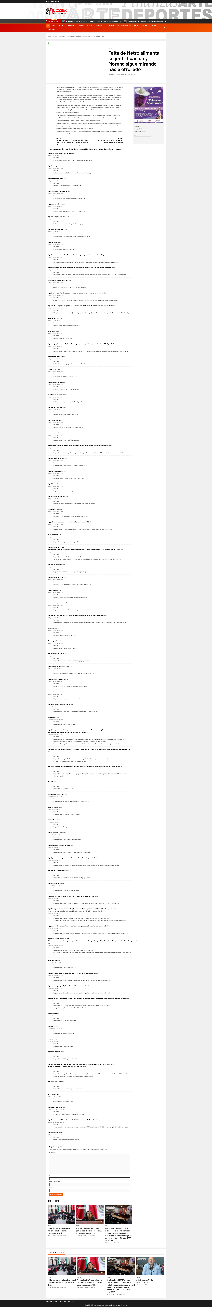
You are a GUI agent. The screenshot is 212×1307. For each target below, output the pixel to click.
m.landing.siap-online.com (56, 395)
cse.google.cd (52, 331)
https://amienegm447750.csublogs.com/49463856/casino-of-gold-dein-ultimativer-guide (75, 1120)
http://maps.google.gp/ (55, 382)
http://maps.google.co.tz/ (55, 577)
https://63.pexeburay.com (55, 471)
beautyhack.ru (52, 717)
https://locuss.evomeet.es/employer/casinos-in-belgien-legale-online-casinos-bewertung (76, 255)
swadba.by (51, 1039)
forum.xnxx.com (53, 433)
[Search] (165, 28)
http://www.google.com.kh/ (56, 229)
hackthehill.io (52, 692)
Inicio (53, 25)
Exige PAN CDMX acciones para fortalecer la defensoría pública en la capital (109, 140)
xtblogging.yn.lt (52, 960)
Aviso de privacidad (140, 131)
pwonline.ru (51, 1026)
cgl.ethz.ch (51, 628)
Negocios (81, 25)
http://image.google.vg (55, 564)
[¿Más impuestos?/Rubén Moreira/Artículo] (150, 1266)
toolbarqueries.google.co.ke (57, 603)
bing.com (50, 781)
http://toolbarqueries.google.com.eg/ (59, 704)
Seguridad (154, 25)
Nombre (51, 1176)
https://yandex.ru (53, 590)
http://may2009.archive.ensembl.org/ (59, 845)
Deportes (71, 25)
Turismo (144, 25)
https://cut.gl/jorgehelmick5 (56, 679)
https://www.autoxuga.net (55, 178)
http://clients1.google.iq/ (55, 407)
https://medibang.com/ (55, 1132)
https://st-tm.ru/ (53, 242)
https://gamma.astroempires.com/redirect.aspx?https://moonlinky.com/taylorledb (73, 858)
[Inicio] (48, 26)
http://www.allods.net (54, 1081)
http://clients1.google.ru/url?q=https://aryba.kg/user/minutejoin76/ (68, 522)
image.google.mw (53, 318)
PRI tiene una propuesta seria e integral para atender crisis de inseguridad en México (59, 1230)
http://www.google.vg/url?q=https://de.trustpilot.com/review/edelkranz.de (71, 986)
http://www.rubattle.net (55, 204)
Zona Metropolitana (124, 25)
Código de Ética (139, 129)
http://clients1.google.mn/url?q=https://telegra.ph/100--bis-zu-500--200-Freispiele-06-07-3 (76, 615)
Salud (136, 25)
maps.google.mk (53, 535)
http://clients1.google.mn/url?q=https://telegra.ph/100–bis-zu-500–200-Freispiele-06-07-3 (100, 622)
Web (50, 1187)
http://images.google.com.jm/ (57, 217)
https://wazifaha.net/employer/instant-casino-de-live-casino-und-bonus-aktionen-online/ (75, 293)
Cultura (90, 25)
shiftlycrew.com (53, 1094)
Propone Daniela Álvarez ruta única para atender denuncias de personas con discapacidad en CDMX (89, 1230)
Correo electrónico (54, 1182)
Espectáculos (100, 25)
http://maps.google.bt (54, 883)
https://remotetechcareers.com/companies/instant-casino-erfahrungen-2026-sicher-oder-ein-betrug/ (80, 267)
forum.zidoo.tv (52, 820)
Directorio (137, 126)
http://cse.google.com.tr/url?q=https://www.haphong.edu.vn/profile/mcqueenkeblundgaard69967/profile (80, 344)
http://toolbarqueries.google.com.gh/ (59, 153)
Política (61, 25)
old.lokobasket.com (54, 509)
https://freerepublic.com (55, 832)
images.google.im (53, 807)
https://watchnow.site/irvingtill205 (58, 666)
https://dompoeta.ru (54, 484)
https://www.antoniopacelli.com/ (58, 191)
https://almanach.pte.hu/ (55, 356)
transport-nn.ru (52, 369)
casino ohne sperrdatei (55, 1107)
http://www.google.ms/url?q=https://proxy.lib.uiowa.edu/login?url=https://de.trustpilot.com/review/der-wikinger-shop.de (85, 766)
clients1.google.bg (53, 641)
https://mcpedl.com (54, 420)
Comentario (53, 1152)
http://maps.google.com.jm (56, 653)
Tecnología (51, 30)
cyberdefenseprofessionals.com (58, 280)
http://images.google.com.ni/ (57, 458)
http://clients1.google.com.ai (57, 870)
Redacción (112, 74)
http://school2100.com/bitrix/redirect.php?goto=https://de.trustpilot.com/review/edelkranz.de (77, 926)
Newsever (115, 1305)
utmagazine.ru (52, 1013)
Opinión (111, 25)
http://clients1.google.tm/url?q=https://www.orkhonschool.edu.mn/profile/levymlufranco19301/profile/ (80, 306)
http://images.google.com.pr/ (57, 166)
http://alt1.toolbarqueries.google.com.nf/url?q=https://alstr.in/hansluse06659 (72, 973)
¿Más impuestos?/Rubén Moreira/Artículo (157, 21)
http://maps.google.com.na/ (56, 496)
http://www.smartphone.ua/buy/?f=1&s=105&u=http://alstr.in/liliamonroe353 (71, 896)
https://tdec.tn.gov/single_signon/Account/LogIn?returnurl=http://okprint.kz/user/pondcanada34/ (78, 445)
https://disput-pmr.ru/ (54, 1052)
